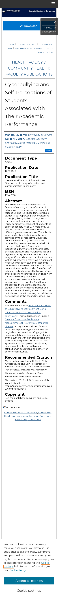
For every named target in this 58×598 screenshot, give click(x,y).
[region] (29, 568)
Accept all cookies (29, 581)
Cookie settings (29, 590)
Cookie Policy (17, 570)
